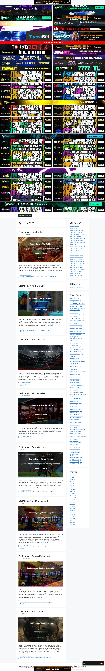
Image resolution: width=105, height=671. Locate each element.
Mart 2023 (72, 514)
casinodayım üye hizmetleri (74, 441)
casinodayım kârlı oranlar (25, 330)
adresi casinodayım (74, 298)
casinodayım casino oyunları (74, 336)
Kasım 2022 (72, 522)
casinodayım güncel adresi (77, 361)
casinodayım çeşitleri (82, 436)
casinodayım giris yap (76, 351)
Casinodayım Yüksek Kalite (31, 393)
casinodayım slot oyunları (75, 403)
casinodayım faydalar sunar (74, 343)
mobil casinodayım (76, 462)
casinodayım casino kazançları (34, 602)
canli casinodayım (72, 301)
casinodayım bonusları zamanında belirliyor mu (77, 320)
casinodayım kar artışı (34, 383)
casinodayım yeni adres (77, 429)
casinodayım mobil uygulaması (77, 376)
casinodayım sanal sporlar (46, 602)
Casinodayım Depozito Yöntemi (77, 269)
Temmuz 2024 (73, 497)
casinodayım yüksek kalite (46, 437)
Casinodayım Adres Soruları (32, 447)
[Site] (26, 74)
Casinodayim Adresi (74, 226)
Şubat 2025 (72, 483)
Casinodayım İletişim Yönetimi (77, 240)
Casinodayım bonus (77, 318)
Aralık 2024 (72, 487)
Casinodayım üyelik (75, 442)
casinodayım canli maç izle (76, 325)
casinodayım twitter (75, 417)
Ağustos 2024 (73, 495)
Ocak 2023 (72, 518)
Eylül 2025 (72, 477)
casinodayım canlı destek (75, 334)
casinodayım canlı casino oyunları (77, 333)
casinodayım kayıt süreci (82, 371)
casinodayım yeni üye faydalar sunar (75, 433)
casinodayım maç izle (75, 374)
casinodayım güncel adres (76, 360)
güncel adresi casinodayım (76, 455)
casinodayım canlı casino (75, 331)
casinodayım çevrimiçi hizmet (74, 436)
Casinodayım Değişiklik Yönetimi (77, 248)
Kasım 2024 (72, 489)
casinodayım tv (73, 412)
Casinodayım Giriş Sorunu (76, 271)
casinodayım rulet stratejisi (35, 437)
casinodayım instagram (24, 437)
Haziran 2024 (73, 500)
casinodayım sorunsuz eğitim (74, 407)
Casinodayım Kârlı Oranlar (31, 286)
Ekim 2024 (72, 491)
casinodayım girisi (75, 347)
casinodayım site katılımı (52, 276)
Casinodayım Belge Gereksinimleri (78, 238)
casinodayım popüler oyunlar (74, 390)
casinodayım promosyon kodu (40, 276)
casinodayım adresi (24, 602)
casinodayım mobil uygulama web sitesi (76, 377)
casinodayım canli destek (73, 323)
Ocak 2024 (72, 510)
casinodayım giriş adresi (25, 383)
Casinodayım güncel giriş (75, 363)
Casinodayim (73, 244)
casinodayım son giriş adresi (74, 406)
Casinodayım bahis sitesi (77, 315)
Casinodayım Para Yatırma (77, 385)
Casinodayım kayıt (75, 369)
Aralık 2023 (72, 512)
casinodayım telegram (76, 411)
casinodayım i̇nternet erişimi (76, 368)
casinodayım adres (77, 304)
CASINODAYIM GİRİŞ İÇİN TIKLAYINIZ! (52, 42)
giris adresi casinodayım (76, 452)
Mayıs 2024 (72, 502)
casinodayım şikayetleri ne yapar (75, 449)
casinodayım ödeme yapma (74, 439)
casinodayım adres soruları (25, 491)
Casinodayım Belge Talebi (76, 236)
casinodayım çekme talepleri (25, 546)
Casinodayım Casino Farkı (76, 275)
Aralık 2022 (72, 520)
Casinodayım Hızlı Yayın (75, 273)
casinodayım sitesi (74, 401)
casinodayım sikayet (75, 398)
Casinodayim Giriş (74, 228)
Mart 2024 (72, 506)
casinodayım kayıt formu (36, 491)
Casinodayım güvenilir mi (75, 366)
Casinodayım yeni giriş (46, 330)
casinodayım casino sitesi (76, 339)
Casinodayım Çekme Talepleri (33, 501)
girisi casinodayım (74, 454)
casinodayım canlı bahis (76, 327)
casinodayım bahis (75, 310)
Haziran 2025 (73, 479)
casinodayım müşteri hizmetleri (74, 379)
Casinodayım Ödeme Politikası (77, 230)
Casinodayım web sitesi (75, 422)
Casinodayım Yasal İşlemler (31, 339)
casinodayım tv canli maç (77, 414)
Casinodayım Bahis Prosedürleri (77, 242)
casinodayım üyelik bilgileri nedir (75, 446)
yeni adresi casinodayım (75, 463)
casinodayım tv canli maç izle (48, 491)
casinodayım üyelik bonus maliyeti (75, 447)
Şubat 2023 (72, 516)
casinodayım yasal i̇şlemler (45, 383)
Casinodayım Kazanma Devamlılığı (78, 246)
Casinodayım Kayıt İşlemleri (76, 232)
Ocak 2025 (72, 485)
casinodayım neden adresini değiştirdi (75, 382)
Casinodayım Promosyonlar (25, 275)
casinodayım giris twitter (76, 349)
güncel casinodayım (76, 458)
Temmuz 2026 (73, 475)
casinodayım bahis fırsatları (74, 313)
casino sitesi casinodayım (25, 657)
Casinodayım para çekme (77, 387)
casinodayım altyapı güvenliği (37, 657)
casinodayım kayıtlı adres (73, 371)
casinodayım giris (35, 546)
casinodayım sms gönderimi (74, 404)
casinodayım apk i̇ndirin (81, 308)
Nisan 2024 (72, 504)
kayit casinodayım (75, 460)
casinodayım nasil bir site (75, 380)
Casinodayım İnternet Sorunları (77, 234)
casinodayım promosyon (76, 392)
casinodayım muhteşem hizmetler (27, 276)
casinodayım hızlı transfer (48, 657)
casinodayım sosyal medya (76, 409)
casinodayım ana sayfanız (73, 308)
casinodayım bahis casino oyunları (75, 311)
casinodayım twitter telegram (74, 419)
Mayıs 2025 (72, 481)
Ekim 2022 (72, 524)
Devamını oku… (39, 272)
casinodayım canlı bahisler (76, 328)
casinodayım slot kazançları (36, 330)
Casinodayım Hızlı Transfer (31, 611)
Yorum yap (22, 277)
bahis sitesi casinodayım (75, 300)
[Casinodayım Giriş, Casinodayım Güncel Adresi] (25, 215)
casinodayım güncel (74, 358)
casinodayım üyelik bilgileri (74, 444)
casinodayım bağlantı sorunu (74, 316)
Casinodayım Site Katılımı (30, 232)
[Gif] (52, 102)
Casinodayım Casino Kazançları (34, 556)
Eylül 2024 (72, 493)
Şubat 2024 (72, 508)
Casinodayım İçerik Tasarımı (76, 267)
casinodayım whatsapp (75, 426)
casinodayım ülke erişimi (44, 546)
